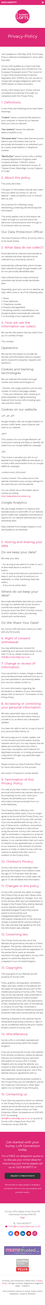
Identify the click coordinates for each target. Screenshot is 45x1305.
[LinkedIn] (22, 1233)
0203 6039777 (9, 2)
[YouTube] (16, 1233)
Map (22, 1217)
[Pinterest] (28, 1233)
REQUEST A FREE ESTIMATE (22, 1176)
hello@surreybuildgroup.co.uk (15, 657)
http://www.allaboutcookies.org (16, 496)
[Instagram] (34, 1233)
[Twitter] (10, 1233)
